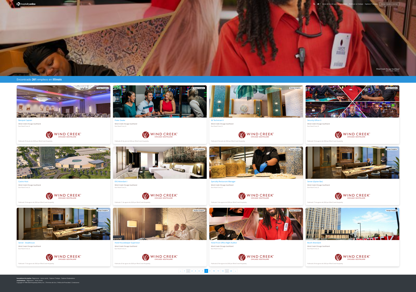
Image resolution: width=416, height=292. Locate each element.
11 (218, 271)
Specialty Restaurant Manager (223, 181)
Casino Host (23, 181)
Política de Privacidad (64, 282)
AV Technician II (217, 120)
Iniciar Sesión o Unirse (389, 4)
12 (223, 271)
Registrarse (35, 278)
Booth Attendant (314, 243)
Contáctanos (75, 282)
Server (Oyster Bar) (315, 181)
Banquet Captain (25, 120)
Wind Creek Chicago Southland (387, 69)
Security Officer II (314, 120)
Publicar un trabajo (356, 4)
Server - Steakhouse (26, 243)
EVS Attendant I (121, 181)
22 (231, 271)
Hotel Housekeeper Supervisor (127, 243)
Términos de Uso (51, 282)
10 (214, 271)
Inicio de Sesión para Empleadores (334, 4)
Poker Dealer (120, 120)
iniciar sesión (44, 278)
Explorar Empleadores (68, 278)
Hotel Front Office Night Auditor (224, 243)
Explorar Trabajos (371, 4)
